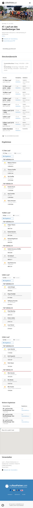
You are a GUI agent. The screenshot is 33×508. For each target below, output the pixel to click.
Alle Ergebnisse (7, 156)
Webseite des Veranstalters (10, 470)
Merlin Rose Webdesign (19, 505)
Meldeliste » (18, 82)
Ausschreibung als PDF (9, 41)
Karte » (3, 36)
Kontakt (23, 494)
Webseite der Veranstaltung (10, 39)
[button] (30, 3)
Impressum (10, 494)
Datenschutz (17, 494)
